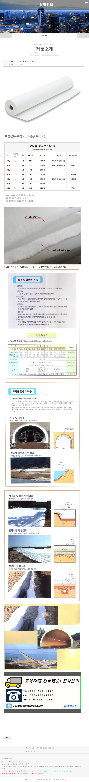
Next (87, 16)
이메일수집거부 (30, 751)
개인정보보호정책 (47, 748)
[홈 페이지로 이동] (44, 2)
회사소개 (31, 748)
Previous (2, 16)
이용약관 (38, 748)
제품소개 (44, 35)
